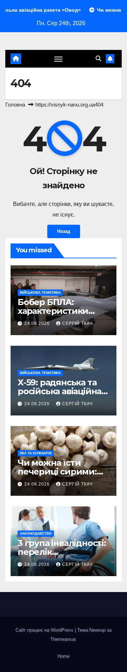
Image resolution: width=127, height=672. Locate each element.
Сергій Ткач (77, 323)
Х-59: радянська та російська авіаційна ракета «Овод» (59, 391)
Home (63, 656)
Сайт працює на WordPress (45, 630)
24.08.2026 (37, 323)
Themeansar (62, 639)
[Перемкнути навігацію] (58, 59)
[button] (98, 59)
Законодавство (36, 533)
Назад (63, 231)
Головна (15, 105)
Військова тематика (40, 292)
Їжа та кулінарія (36, 453)
